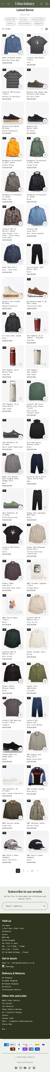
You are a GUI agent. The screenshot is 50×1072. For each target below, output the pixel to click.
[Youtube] (25, 1067)
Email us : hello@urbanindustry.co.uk (18, 963)
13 (32, 871)
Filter (7, 29)
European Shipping (9, 981)
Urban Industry (28, 1057)
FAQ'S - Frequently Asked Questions (17, 1021)
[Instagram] (20, 1067)
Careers (5, 1015)
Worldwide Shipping (10, 984)
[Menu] (3, 4)
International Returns (11, 990)
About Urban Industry (11, 1000)
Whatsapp (10, 966)
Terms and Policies (25, 1062)
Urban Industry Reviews (12, 1009)
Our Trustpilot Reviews (12, 1012)
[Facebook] (16, 1067)
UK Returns (6, 987)
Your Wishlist (8, 1006)
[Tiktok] (29, 1067)
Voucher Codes (8, 1018)
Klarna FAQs (7, 1024)
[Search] (8, 4)
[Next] (38, 871)
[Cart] (47, 4)
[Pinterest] (34, 1067)
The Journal (7, 1003)
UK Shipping (7, 978)
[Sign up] (44, 906)
